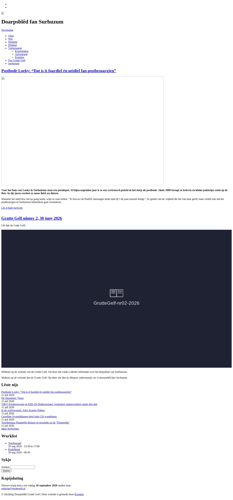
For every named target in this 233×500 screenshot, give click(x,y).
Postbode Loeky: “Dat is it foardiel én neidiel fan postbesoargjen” (58, 70)
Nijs (10, 38)
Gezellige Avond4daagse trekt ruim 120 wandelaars (29, 416)
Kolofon (19, 57)
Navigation (7, 30)
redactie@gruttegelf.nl (13, 488)
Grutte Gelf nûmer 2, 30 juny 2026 (31, 218)
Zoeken (5, 467)
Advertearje (21, 54)
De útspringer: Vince (12, 398)
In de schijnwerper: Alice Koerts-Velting (23, 410)
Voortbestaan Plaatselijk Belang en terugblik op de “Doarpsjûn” (35, 422)
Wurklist (12, 42)
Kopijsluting (21, 51)
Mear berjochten (10, 428)
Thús (11, 35)
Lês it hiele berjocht (12, 207)
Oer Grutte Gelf (16, 60)
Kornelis (79, 494)
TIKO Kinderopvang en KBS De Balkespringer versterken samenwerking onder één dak (49, 404)
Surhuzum (13, 63)
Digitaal (12, 45)
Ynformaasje (15, 48)
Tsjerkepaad (14, 443)
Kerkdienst (14, 449)
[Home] (2, 13)
